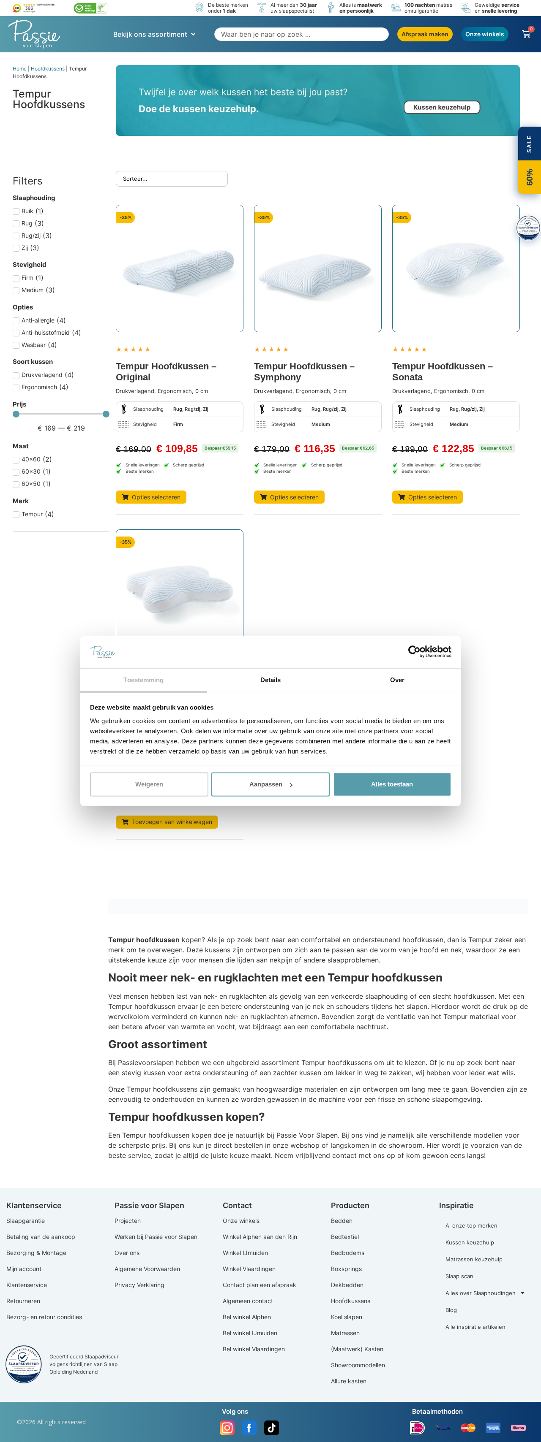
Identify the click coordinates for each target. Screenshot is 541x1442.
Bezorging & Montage (36, 1252)
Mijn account (23, 1268)
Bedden (341, 1220)
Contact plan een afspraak (259, 1284)
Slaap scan (459, 1276)
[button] (155, 34)
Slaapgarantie (25, 1220)
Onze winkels (241, 1220)
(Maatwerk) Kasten (357, 1349)
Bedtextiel (345, 1236)
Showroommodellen (358, 1365)
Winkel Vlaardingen (249, 1268)
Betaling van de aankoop (40, 1236)
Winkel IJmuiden (245, 1252)
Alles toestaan (392, 784)
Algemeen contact (248, 1300)
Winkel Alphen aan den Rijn (260, 1236)
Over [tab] (397, 679)
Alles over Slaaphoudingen (480, 1293)
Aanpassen (265, 784)
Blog (451, 1309)
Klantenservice (26, 1284)
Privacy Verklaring (139, 1284)
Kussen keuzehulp (469, 1242)
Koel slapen (346, 1316)
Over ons (127, 1252)
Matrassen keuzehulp (474, 1259)
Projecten (128, 1220)
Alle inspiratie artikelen (475, 1326)
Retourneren (23, 1300)
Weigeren (149, 784)
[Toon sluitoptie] (528, 228)
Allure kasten (348, 1381)
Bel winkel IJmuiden (250, 1332)
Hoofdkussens (48, 68)
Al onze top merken (471, 1225)
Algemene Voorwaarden (147, 1268)
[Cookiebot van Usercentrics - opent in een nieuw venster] (414, 651)
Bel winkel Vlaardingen (254, 1349)
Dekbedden (347, 1284)
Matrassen (345, 1332)
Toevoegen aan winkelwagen (172, 821)
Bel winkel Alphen (247, 1316)
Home (20, 68)
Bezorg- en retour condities (44, 1316)
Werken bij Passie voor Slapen (156, 1236)
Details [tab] (270, 679)
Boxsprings (346, 1268)
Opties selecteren (156, 497)
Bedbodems (347, 1252)
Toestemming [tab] (143, 679)
